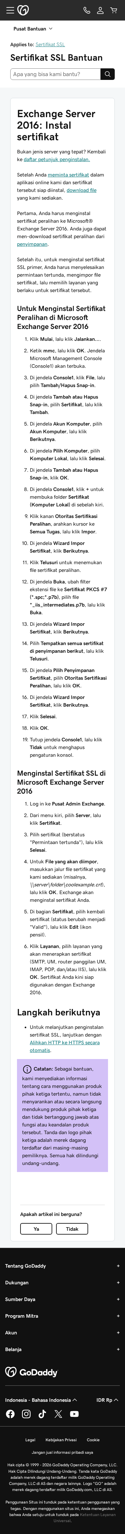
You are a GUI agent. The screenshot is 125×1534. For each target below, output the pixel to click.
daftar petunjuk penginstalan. (57, 159)
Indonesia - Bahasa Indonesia (38, 1399)
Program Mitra (21, 1315)
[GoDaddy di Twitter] (58, 1417)
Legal (30, 1440)
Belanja (13, 1349)
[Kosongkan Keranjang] (113, 10)
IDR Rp (104, 1399)
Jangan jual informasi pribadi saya (62, 1452)
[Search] (108, 74)
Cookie (93, 1440)
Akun (11, 1332)
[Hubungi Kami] (87, 10)
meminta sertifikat (68, 174)
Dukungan (17, 1282)
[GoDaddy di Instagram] (26, 1417)
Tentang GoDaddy (25, 1265)
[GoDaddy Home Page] (31, 1372)
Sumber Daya (20, 1299)
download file (81, 190)
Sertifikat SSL (50, 44)
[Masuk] (100, 10)
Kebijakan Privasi (61, 1440)
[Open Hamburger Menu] (7, 10)
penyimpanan (32, 243)
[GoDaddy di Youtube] (74, 1417)
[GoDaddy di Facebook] (10, 1417)
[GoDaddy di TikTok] (42, 1417)
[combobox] (55, 74)
